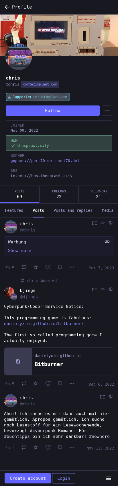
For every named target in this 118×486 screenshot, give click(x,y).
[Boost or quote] (23, 267)
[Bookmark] (59, 267)
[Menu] (107, 110)
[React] (47, 267)
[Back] (6, 7)
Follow (52, 110)
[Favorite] (35, 267)
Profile (22, 7)
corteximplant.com (40, 84)
